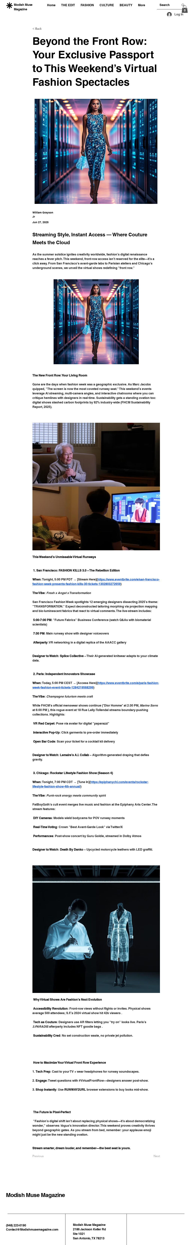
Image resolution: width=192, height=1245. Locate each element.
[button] (185, 9)
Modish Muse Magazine (35, 1195)
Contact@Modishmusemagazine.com (32, 1229)
